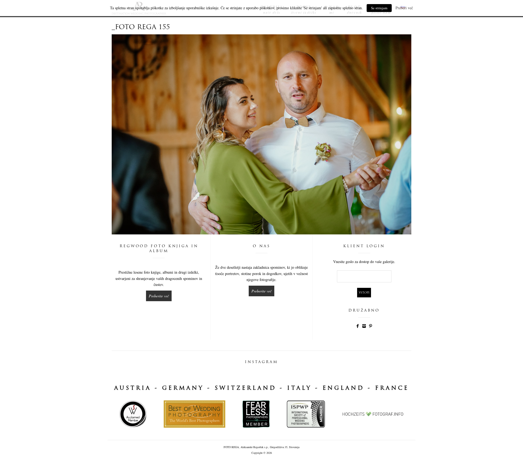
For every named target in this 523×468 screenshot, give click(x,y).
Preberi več (404, 7)
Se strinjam (379, 7)
